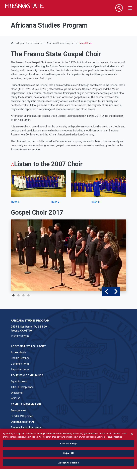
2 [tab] (18, 295)
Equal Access (19, 381)
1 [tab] (13, 295)
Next (115, 291)
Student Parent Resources (26, 427)
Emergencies (18, 410)
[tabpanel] (68, 255)
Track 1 (15, 201)
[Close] (131, 434)
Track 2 (55, 201)
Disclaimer (17, 392)
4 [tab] (28, 295)
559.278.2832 (21, 336)
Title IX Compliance (22, 387)
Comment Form (20, 363)
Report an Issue (20, 369)
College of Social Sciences (28, 43)
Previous (106, 291)
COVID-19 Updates (22, 416)
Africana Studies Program (60, 43)
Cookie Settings (20, 358)
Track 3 (95, 201)
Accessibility (18, 352)
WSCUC (15, 398)
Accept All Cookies (68, 462)
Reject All (68, 453)
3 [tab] (23, 295)
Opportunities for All (22, 421)
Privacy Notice (114, 437)
